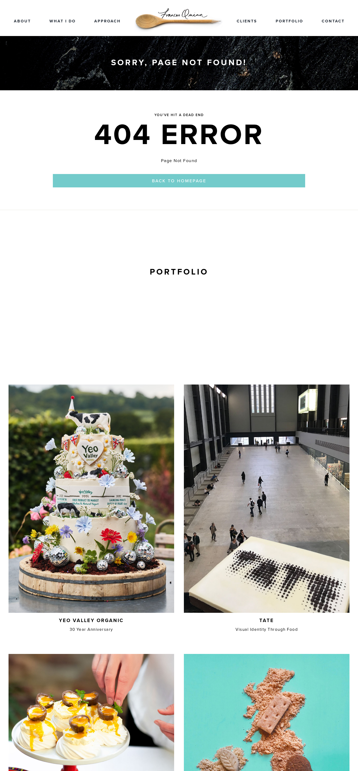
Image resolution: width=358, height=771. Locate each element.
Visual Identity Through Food (267, 629)
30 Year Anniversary (91, 629)
